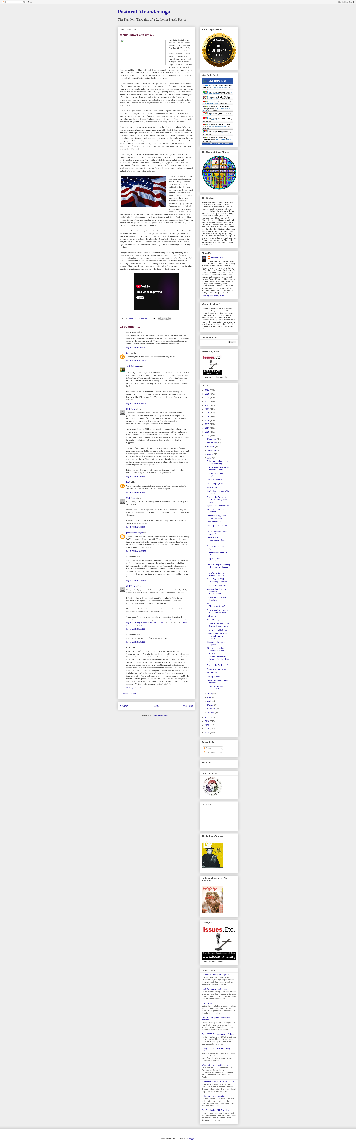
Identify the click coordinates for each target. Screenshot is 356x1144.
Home (157, 705)
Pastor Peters (217, 257)
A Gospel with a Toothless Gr (217, 93)
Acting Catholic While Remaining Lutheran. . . (218, 580)
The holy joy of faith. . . (217, 630)
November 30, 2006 (178, 619)
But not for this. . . (214, 98)
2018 (207, 420)
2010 (207, 729)
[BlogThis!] (161, 318)
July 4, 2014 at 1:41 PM (135, 476)
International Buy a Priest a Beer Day (218, 1082)
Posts (208, 748)
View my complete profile (213, 296)
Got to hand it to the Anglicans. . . (215, 510)
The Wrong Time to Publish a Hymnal (215, 574)
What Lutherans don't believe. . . (216, 1065)
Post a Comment (129, 693)
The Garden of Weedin (217, 585)
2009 (207, 732)
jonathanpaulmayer (134, 532)
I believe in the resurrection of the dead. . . (216, 540)
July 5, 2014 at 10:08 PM (136, 551)
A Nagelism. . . (208, 1003)
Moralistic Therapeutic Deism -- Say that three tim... (218, 659)
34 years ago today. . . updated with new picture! (216, 650)
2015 (207, 432)
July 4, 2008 (131, 622)
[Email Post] (154, 318)
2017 (207, 424)
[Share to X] (164, 318)
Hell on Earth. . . (214, 616)
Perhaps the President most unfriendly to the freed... (217, 499)
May (209, 697)
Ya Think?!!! (212, 673)
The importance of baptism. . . (215, 474)
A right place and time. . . (218, 669)
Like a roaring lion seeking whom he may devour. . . (218, 566)
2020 (207, 413)
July (209, 458)
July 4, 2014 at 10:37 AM (136, 403)
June (209, 693)
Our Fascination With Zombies (215, 1110)
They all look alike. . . (216, 522)
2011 (207, 725)
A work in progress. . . (216, 483)
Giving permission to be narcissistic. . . (217, 681)
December (212, 439)
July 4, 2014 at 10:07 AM (136, 360)
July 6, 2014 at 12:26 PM (136, 580)
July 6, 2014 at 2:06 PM (135, 628)
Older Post (188, 705)
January (211, 712)
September (212, 450)
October (211, 446)
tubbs (128, 352)
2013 (207, 717)
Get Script (209, 143)
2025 (207, 394)
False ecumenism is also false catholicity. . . (217, 462)
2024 (207, 397)
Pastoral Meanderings (144, 11)
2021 (207, 409)
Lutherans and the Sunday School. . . (216, 687)
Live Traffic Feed (217, 81)
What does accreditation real (221, 120)
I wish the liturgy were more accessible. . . (216, 516)
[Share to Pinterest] (169, 318)
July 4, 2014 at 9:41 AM (135, 347)
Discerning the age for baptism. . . (216, 643)
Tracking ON (225, 143)
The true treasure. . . (216, 479)
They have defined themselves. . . (215, 559)
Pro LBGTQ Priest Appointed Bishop (218, 1034)
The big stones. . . (215, 676)
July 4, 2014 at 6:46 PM (135, 492)
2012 (207, 721)
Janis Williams (132, 365)
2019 (207, 417)
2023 (207, 401)
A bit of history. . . (214, 620)
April (209, 701)
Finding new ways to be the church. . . (217, 599)
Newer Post (125, 705)
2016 (207, 428)
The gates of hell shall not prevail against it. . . (218, 468)
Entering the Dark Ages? (217, 665)
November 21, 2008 (156, 622)
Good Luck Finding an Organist (215, 974)
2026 (207, 390)
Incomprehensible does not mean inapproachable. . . (217, 591)
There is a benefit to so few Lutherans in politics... (217, 635)
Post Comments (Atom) (162, 715)
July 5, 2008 (142, 622)
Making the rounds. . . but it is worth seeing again (218, 625)
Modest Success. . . (215, 487)
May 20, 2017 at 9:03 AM (136, 687)
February (211, 709)
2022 (207, 405)
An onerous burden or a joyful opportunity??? (217, 611)
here (185, 622)
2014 (207, 435)
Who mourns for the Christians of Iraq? (216, 605)
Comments (210, 752)
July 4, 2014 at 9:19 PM (135, 527)
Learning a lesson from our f (218, 126)
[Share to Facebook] (167, 318)
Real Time (217, 143)
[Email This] (159, 318)
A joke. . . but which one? (218, 505)
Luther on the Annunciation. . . (215, 1096)
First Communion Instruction (214, 989)
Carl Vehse (130, 408)
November (212, 443)
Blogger (191, 1138)
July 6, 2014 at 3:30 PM (135, 642)
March (210, 705)
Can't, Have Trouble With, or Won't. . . (218, 492)
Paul (128, 482)
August (210, 454)
